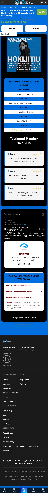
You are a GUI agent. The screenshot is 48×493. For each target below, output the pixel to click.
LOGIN (14, 491)
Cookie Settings (9, 402)
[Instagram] (28, 264)
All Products (20, 463)
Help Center (24, 380)
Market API (7, 388)
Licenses (6, 384)
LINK (33, 491)
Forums (6, 419)
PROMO (5, 491)
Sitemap (6, 450)
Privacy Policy (8, 442)
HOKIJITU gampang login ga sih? (19, 291)
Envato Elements (10, 461)
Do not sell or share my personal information (20, 446)
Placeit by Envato (25, 461)
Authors (23, 384)
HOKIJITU (4, 7)
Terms (5, 380)
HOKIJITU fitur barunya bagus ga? (20, 285)
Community (7, 411)
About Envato (8, 433)
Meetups (6, 424)
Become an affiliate (10, 393)
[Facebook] (19, 264)
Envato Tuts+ (38, 461)
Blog (4, 415)
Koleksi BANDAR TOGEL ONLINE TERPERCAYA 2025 (25, 229)
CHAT (43, 491)
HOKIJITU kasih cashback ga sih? (19, 297)
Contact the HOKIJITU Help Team (24, 326)
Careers (6, 437)
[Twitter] (24, 264)
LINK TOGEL (14, 7)
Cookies (6, 397)
